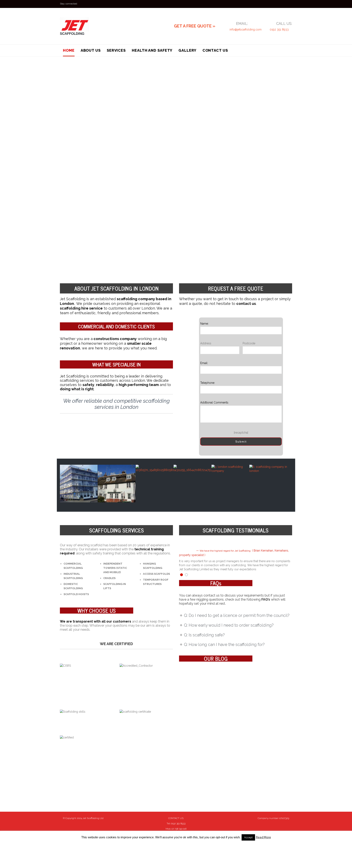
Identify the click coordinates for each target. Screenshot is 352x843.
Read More (263, 837)
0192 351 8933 (279, 29)
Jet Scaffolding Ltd (93, 818)
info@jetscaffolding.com (246, 29)
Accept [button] (248, 837)
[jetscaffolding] (85, 24)
